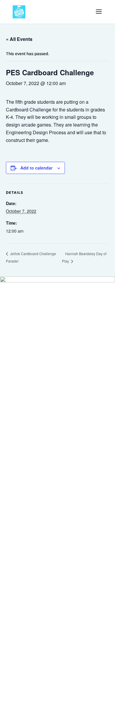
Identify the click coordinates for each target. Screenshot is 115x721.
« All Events (19, 39)
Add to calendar (36, 168)
